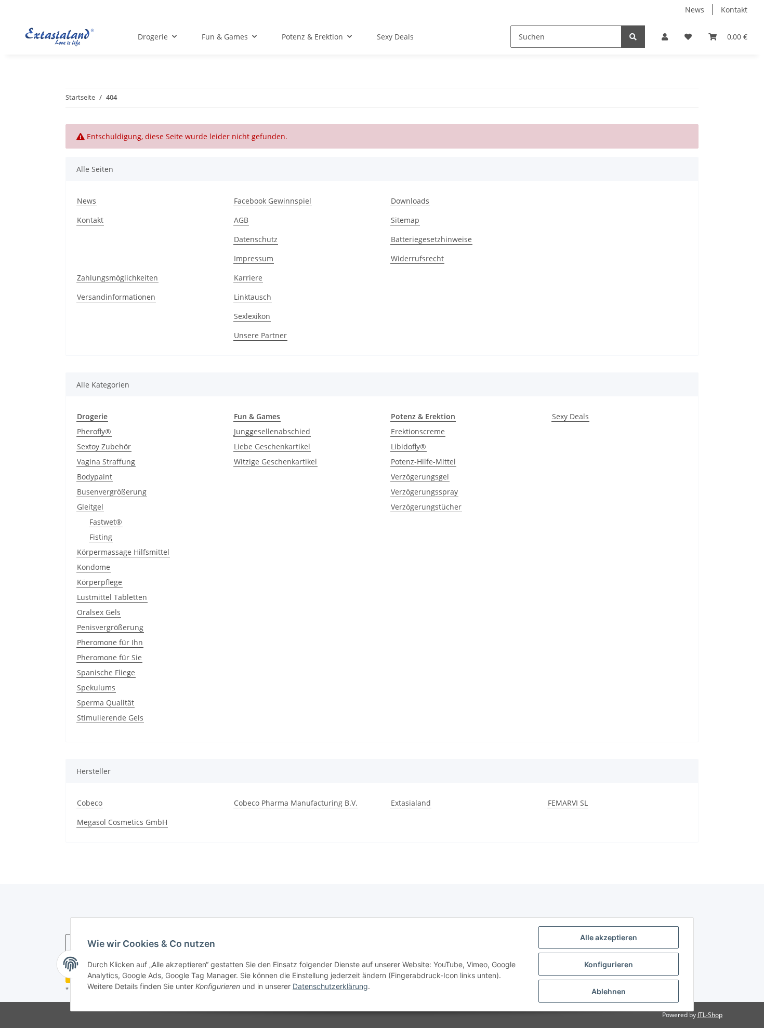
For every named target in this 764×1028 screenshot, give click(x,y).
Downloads (410, 201)
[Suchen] (633, 36)
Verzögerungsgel (420, 477)
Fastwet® (105, 522)
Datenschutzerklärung (330, 986)
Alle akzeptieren (608, 937)
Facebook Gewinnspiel (272, 201)
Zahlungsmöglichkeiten (117, 278)
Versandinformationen (116, 297)
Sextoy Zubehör (104, 446)
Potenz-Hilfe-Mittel (423, 461)
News (694, 10)
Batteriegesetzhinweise (431, 239)
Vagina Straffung (106, 461)
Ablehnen (608, 991)
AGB (241, 220)
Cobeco (89, 803)
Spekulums (96, 687)
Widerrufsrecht (417, 258)
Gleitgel (90, 507)
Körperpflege (99, 582)
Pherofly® (94, 431)
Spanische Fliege (106, 672)
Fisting (100, 537)
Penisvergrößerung (110, 627)
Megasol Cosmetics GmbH (122, 822)
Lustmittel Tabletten (112, 597)
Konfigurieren (608, 964)
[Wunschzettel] (688, 37)
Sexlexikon (252, 316)
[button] (664, 37)
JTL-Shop (709, 1014)
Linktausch (252, 297)
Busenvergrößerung (112, 492)
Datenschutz (256, 239)
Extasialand (411, 803)
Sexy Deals (570, 416)
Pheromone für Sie (109, 657)
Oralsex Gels (99, 612)
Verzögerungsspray (424, 492)
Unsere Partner (260, 335)
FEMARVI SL (568, 803)
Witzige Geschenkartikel (275, 461)
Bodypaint (94, 477)
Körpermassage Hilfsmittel (123, 552)
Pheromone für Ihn (110, 642)
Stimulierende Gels (110, 718)
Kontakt (734, 10)
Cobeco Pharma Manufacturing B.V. (296, 803)
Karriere (248, 278)
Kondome (93, 567)
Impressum (253, 258)
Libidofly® (408, 446)
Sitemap (405, 220)
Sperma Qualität (105, 702)
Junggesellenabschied (272, 431)
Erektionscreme (418, 431)
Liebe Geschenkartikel (272, 446)
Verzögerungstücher (426, 507)
